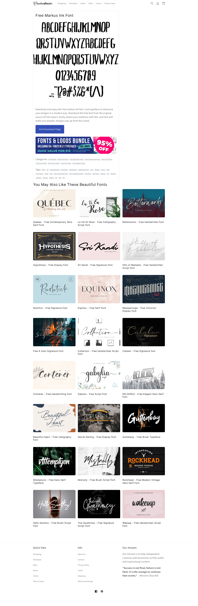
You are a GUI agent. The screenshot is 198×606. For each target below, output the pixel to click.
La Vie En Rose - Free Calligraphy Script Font (97, 223)
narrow (45, 178)
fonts (46, 174)
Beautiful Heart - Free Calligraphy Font (52, 438)
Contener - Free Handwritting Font (52, 394)
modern (38, 178)
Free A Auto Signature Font (48, 351)
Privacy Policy (83, 565)
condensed (72, 170)
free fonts (96, 174)
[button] (152, 3)
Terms (80, 570)
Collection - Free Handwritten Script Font (98, 352)
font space (39, 174)
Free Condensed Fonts (92, 160)
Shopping (37, 554)
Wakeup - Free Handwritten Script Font (141, 524)
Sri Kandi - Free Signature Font (95, 265)
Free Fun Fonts (66, 163)
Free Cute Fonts (41, 163)
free (51, 174)
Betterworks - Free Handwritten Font (143, 222)
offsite (51, 178)
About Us (81, 554)
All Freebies (52, 160)
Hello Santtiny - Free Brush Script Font (52, 524)
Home (35, 570)
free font (88, 174)
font (108, 170)
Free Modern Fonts (79, 163)
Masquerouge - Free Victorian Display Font (139, 309)
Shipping (81, 576)
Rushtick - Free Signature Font (50, 308)
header (103, 174)
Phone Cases (38, 581)
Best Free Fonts (63, 160)
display (97, 170)
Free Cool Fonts (107, 160)
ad (47, 170)
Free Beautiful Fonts (77, 160)
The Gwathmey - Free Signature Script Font (96, 524)
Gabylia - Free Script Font (92, 394)
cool (91, 170)
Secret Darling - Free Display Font (97, 437)
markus (113, 174)
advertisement (55, 170)
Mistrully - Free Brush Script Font (96, 480)
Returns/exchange (85, 581)
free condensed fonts (76, 174)
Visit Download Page (50, 129)
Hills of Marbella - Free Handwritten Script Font (142, 266)
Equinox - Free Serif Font (92, 308)
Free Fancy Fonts (53, 163)
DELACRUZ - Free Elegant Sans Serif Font (143, 395)
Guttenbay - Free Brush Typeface (141, 437)
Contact (81, 559)
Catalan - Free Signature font (138, 351)
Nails (35, 565)
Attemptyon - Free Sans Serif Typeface (49, 481)
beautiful (64, 170)
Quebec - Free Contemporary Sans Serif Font (52, 223)
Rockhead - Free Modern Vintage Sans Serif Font (141, 481)
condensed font (83, 170)
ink (108, 174)
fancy (103, 170)
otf (56, 178)
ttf (64, 178)
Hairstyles (37, 559)
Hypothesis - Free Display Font (50, 265)
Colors (35, 576)
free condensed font (61, 174)
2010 (43, 170)
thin (60, 178)
